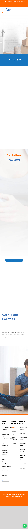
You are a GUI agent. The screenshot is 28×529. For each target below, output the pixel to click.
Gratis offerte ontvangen (14, 437)
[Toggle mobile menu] (25, 11)
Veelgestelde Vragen (22, 428)
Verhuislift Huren (22, 444)
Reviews (22, 433)
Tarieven (14, 431)
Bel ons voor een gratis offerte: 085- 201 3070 (14, 1)
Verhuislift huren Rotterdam (22, 458)
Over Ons (14, 443)
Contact (14, 447)
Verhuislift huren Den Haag (22, 466)
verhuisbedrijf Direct (17, 496)
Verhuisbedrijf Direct (22, 438)
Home (13, 427)
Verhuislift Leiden (22, 450)
